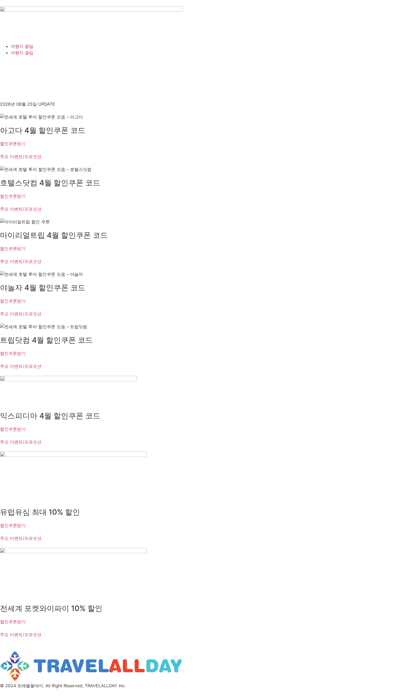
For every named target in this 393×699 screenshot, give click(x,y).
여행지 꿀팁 (22, 46)
